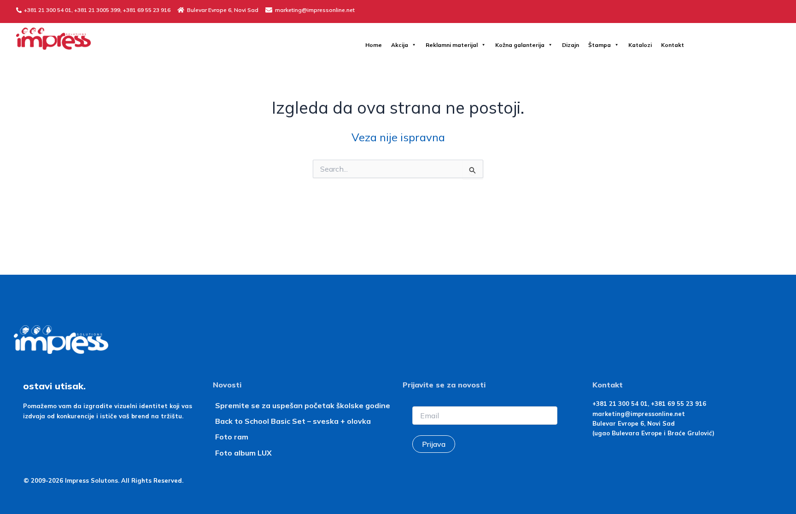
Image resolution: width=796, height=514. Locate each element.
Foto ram (231, 436)
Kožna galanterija (519, 44)
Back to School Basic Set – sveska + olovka (293, 421)
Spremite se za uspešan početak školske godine (302, 405)
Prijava (433, 444)
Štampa (599, 44)
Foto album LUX (243, 452)
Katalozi (640, 44)
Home (373, 44)
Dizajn (570, 44)
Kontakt (672, 44)
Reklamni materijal (452, 44)
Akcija (399, 44)
